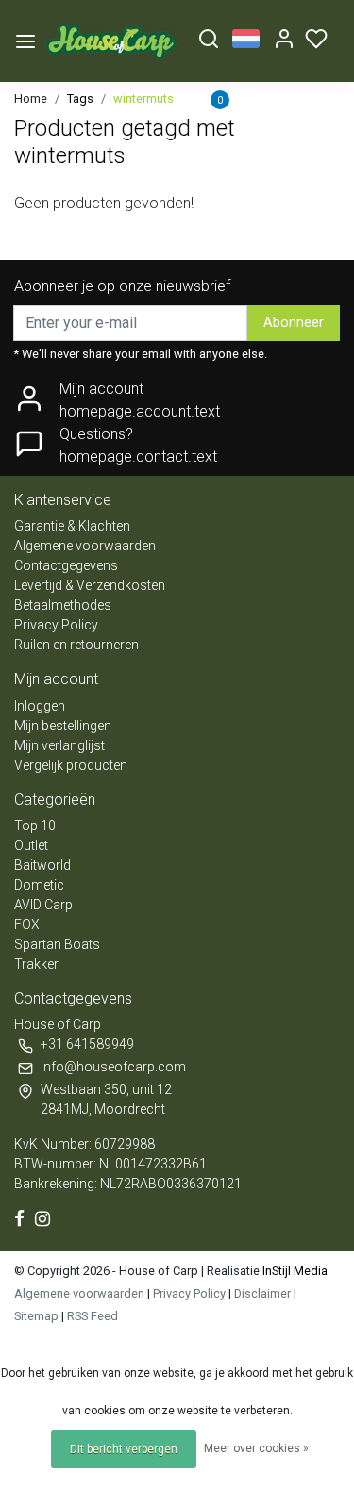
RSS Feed (92, 1316)
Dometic (39, 884)
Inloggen (39, 705)
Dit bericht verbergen (123, 1449)
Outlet (31, 845)
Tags (80, 98)
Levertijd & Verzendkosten (89, 585)
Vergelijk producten (70, 765)
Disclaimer (262, 1293)
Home (30, 98)
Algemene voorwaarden (85, 545)
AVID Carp (43, 904)
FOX (27, 924)
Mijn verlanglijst (59, 745)
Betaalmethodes (62, 605)
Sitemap (36, 1316)
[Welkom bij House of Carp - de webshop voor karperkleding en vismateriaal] (110, 41)
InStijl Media (294, 1271)
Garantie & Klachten (72, 525)
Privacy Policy (56, 624)
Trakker (36, 964)
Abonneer (293, 323)
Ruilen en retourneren (76, 644)
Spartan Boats (57, 944)
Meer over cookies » (256, 1448)
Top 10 (35, 825)
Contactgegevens (66, 565)
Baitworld (42, 865)
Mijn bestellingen (62, 725)
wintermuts (143, 98)
